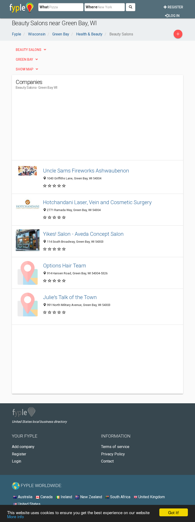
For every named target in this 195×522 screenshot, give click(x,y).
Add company (23, 446)
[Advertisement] (56, 127)
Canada (46, 497)
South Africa (119, 497)
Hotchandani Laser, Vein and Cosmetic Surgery (97, 202)
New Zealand (90, 497)
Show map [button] (24, 69)
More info (15, 516)
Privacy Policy (113, 454)
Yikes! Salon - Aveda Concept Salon (83, 234)
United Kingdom (151, 497)
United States (28, 504)
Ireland (66, 497)
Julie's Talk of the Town (70, 297)
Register (175, 7)
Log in (174, 16)
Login (16, 461)
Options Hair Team (64, 265)
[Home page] (21, 7)
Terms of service (115, 446)
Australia (24, 497)
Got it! (173, 512)
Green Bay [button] (24, 59)
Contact (107, 461)
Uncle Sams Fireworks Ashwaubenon (86, 170)
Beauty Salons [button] (28, 50)
